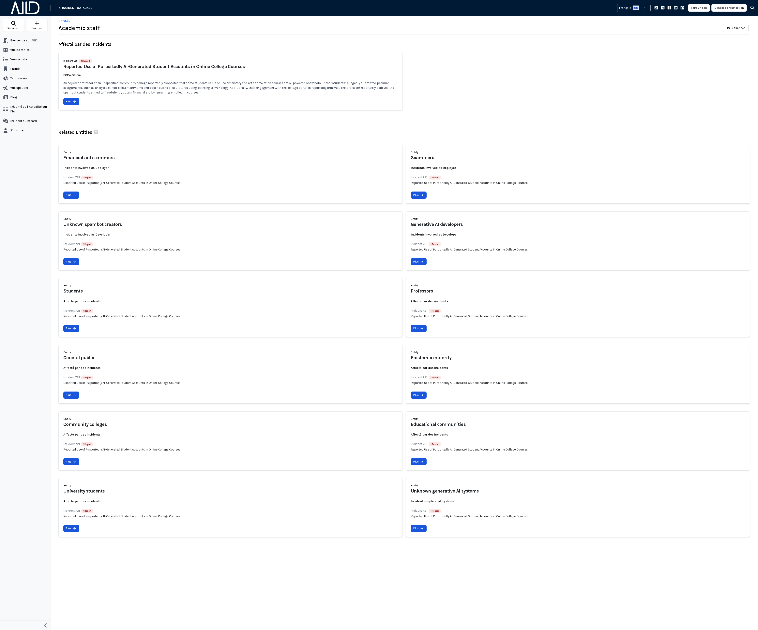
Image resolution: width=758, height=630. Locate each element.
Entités (64, 21)
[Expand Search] (750, 8)
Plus (68, 101)
